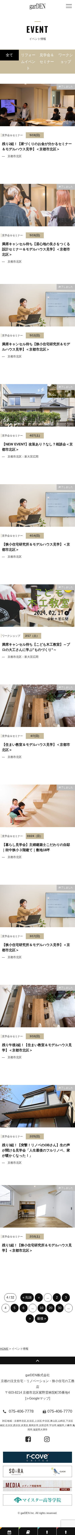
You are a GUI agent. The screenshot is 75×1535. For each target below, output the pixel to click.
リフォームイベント (28, 61)
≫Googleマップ (37, 1398)
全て (9, 55)
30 (59, 1308)
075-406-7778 (21, 1411)
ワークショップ (65, 58)
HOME (4, 1348)
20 (50, 1308)
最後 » (41, 1318)
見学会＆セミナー (47, 58)
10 (41, 1308)
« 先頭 (27, 1297)
